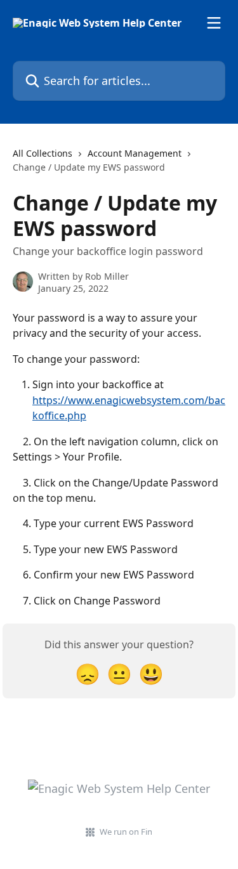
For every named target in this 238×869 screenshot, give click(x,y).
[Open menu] (213, 22)
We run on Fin (126, 831)
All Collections (42, 153)
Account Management (135, 153)
